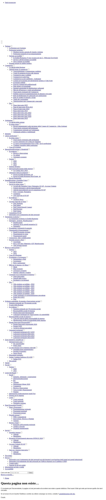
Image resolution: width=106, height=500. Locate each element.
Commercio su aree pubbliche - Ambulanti (27, 79)
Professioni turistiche (16, 50)
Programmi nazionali (20, 411)
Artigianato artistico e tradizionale (24, 132)
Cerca (30, 472)
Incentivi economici (19, 351)
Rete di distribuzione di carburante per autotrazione (29, 96)
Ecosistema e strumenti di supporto (20, 228)
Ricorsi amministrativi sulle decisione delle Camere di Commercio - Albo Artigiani (40, 126)
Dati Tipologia (18, 203)
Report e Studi (14, 423)
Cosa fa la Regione (15, 255)
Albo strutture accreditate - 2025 (23, 286)
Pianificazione (17, 222)
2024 (15, 165)
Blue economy (18, 269)
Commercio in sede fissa (21, 77)
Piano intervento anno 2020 (22, 116)
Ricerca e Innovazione (20, 153)
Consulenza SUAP (15, 213)
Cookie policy (13, 463)
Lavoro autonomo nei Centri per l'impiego (27, 142)
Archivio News (18, 199)
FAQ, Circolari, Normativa (22, 192)
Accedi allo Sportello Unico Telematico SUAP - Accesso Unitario (34, 186)
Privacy (7, 458)
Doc (10, 103)
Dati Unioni (17, 211)
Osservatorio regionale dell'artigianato (25, 128)
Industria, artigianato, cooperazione (24, 377)
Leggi (11, 397)
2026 (15, 161)
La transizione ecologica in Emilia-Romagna (23, 219)
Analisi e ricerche (19, 426)
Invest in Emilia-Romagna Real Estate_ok (27, 176)
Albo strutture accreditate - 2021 (23, 292)
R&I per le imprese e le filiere (18, 265)
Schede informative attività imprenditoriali (27, 188)
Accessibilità (9, 469)
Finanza (15, 392)
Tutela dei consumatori (20, 99)
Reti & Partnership (15, 178)
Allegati (15, 434)
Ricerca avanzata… (7, 475)
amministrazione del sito (67, 494)
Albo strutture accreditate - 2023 (23, 288)
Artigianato (8, 120)
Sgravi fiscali (17, 353)
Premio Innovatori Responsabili (23, 313)
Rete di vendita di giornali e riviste (24, 97)
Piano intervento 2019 (20, 118)
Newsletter (8, 456)
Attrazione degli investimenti (18, 173)
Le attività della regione (16, 122)
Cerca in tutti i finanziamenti (22, 390)
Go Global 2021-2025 (20, 170)
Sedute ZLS (17, 359)
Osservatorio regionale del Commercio (25, 92)
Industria (8, 134)
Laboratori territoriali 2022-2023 (23, 336)
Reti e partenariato (19, 263)
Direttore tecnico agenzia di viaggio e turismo (28, 52)
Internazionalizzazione (20, 379)
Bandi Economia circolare (21, 232)
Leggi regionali (18, 399)
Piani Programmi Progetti (13, 405)
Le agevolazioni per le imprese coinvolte (22, 348)
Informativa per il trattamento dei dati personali (24, 215)
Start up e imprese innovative (18, 450)
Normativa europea (19, 403)
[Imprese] (32, 39)
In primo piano (14, 124)
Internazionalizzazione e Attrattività (16, 149)
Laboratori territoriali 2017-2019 (23, 332)
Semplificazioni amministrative (23, 349)
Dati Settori (17, 205)
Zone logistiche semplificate (14, 340)
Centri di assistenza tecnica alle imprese (26, 73)
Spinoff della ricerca (19, 278)
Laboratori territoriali (16, 330)
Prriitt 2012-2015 (18, 297)
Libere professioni (11, 136)
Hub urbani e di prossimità (22, 86)
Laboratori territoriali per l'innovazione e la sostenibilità (31, 314)
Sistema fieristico (14, 166)
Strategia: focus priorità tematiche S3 (25, 224)
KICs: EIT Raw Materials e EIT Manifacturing (28, 243)
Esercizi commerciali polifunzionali (24, 84)
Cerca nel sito (5, 472)
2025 (15, 163)
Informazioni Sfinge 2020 (21, 384)
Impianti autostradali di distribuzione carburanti (28, 88)
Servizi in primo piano (16, 184)
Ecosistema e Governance (17, 257)
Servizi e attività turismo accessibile (24, 60)
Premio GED (17, 326)
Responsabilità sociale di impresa (24, 311)
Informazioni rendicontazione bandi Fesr (22, 394)
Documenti (12, 361)
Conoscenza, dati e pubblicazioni (20, 238)
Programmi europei (19, 413)
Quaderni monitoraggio (20, 428)
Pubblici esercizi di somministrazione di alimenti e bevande (32, 94)
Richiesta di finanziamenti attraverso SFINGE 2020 (26, 438)
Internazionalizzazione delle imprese (21, 169)
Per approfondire (18, 344)
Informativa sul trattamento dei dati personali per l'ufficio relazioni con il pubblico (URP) (38, 461)
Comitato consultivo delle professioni (25, 145)
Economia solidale (19, 82)
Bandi (11, 375)
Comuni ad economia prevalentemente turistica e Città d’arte (33, 81)
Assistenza (16, 194)
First (14, 299)
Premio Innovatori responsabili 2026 (25, 324)
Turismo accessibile (15, 56)
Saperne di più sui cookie (17, 465)
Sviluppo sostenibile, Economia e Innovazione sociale (22, 301)
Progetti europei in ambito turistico (20, 63)
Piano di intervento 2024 (21, 109)
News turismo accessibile (21, 61)
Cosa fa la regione (15, 147)
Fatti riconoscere (10, 2)
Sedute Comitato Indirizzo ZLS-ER (20, 357)
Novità (7, 365)
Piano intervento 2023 (20, 111)
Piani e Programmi (15, 407)
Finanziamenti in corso (20, 234)
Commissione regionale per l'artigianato (26, 130)
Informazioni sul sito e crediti (14, 467)
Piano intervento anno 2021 (22, 114)
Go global (16, 155)
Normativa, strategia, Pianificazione (20, 221)
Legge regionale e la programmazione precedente (29, 295)
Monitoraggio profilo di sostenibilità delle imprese (29, 320)
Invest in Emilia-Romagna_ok (23, 174)
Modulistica (17, 436)
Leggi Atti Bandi (10, 373)
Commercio (9, 65)
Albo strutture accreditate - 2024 (23, 284)
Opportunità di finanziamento (18, 230)
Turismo (7, 46)
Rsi (14, 380)
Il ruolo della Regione (16, 305)
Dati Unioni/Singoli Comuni (22, 207)
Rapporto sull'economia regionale (24, 425)
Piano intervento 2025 (20, 105)
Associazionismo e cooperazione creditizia (27, 71)
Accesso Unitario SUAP (17, 444)
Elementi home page (15, 342)
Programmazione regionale (22, 409)
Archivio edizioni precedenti (22, 328)
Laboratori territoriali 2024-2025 (23, 338)
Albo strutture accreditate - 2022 (23, 290)
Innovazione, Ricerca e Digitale (23, 419)
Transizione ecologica (12, 217)
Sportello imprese (14, 432)
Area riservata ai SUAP (21, 195)
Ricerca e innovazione (12, 247)
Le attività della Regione (17, 67)
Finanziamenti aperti (19, 236)
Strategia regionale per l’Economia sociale (23, 303)
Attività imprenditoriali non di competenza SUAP (29, 190)
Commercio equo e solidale (22, 75)
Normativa (16, 226)
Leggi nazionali (18, 401)
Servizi (7, 430)
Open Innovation (18, 276)
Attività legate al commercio (18, 69)
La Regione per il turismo (17, 48)
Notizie (11, 159)
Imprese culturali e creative (22, 272)
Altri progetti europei (20, 245)
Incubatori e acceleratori (21, 280)
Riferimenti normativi (16, 355)
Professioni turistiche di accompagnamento (27, 54)
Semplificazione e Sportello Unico (16, 180)
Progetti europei (14, 415)
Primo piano (17, 345)
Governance (17, 261)
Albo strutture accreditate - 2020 (23, 293)
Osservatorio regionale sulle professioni (26, 140)
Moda (15, 267)
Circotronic (17, 242)
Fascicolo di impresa (15, 182)
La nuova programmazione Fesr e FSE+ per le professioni (32, 143)
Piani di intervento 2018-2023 (23, 107)
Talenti (7, 363)
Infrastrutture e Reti (19, 259)
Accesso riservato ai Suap (17, 201)
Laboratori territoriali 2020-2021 (23, 334)
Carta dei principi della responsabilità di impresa (29, 318)
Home (7, 478)
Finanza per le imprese (16, 395)
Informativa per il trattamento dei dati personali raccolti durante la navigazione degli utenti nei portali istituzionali (45, 459)
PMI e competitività (19, 417)
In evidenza (13, 151)
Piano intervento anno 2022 (22, 113)
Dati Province (17, 209)
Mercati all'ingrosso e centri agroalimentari (27, 90)
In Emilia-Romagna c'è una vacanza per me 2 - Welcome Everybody (35, 58)
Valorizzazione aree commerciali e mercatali (27, 101)
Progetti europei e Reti (16, 240)
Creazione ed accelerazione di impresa (21, 274)
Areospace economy (20, 157)
